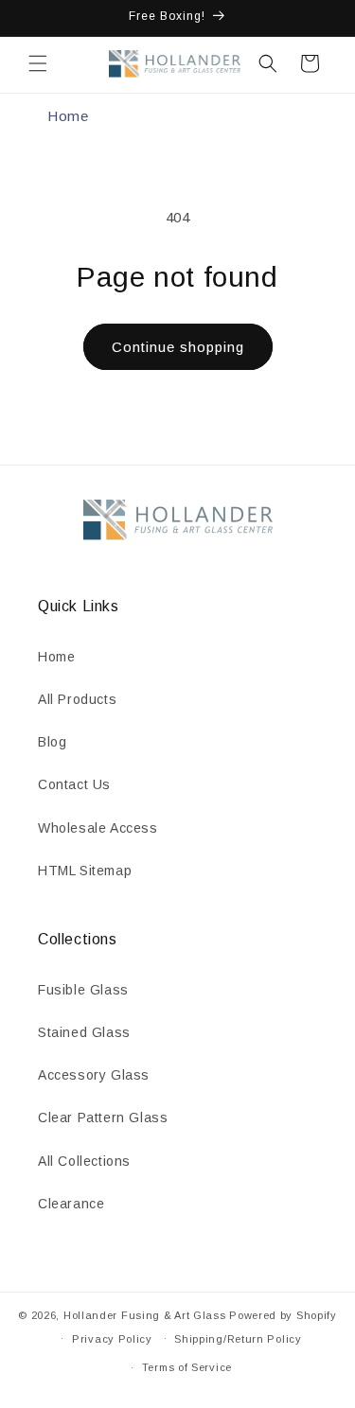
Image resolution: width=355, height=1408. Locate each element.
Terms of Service (187, 1367)
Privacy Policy (112, 1339)
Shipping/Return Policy (237, 1339)
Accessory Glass (94, 1074)
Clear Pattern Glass (103, 1117)
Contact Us (74, 784)
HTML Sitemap (85, 870)
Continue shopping (178, 347)
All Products (77, 699)
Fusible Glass (83, 989)
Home (67, 116)
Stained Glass (84, 1032)
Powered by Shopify (283, 1315)
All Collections (84, 1161)
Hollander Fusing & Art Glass (144, 1315)
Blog (52, 741)
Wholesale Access (98, 828)
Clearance (71, 1203)
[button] (38, 63)
